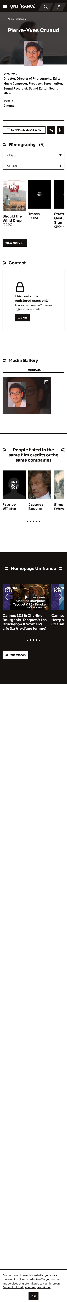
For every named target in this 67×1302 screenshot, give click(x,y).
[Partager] (51, 130)
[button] (46, 382)
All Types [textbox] (12, 155)
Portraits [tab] (33, 369)
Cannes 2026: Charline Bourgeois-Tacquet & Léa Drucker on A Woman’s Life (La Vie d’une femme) (25, 622)
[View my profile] (59, 7)
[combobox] (33, 155)
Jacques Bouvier (35, 506)
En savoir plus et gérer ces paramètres (27, 1287)
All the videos (15, 655)
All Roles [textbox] (12, 165)
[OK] (33, 1296)
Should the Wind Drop (12, 218)
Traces (34, 214)
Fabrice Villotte (9, 506)
